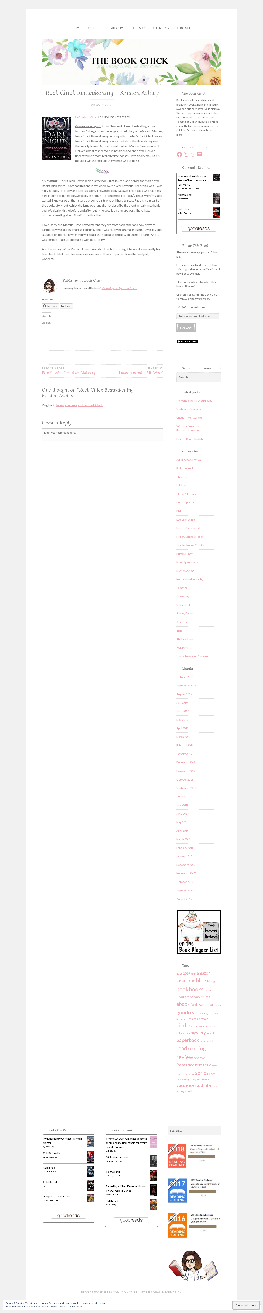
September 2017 (186, 890)
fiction (208, 1004)
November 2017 (186, 873)
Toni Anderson (186, 213)
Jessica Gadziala (197, 1019)
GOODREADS (86, 116)
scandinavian (188, 1074)
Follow (186, 327)
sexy (212, 1073)
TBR (179, 630)
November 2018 (186, 770)
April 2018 (182, 830)
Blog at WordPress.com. (100, 1292)
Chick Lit (181, 476)
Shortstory (182, 596)
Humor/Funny (184, 553)
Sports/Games (185, 613)
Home (76, 28)
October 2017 (184, 881)
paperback (187, 1040)
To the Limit (113, 1171)
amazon (203, 973)
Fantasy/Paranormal (188, 528)
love (212, 1026)
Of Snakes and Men (117, 1157)
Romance (182, 587)
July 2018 (182, 805)
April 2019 (182, 728)
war (216, 1085)
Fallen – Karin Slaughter (190, 439)
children (181, 485)
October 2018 (184, 779)
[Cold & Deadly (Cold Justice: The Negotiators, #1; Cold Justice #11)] (90, 1161)
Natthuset (112, 1200)
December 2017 (186, 864)
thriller (206, 1085)
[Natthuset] (153, 1209)
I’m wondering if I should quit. (194, 400)
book (182, 989)
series (202, 1073)
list (207, 1026)
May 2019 (182, 719)
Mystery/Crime (185, 570)
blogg (211, 981)
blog (201, 980)
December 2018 (186, 762)
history (204, 1013)
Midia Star (112, 1151)
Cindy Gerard (114, 1176)
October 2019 (184, 677)
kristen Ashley (198, 1026)
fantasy (196, 1004)
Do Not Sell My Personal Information (151, 1292)
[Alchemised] (216, 203)
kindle (183, 1025)
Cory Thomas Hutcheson (190, 188)
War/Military (183, 647)
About (93, 28)
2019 (186, 973)
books (196, 989)
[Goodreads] (193, 154)
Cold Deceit (50, 1182)
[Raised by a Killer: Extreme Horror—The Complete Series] (153, 1195)
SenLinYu (184, 198)
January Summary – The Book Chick (79, 405)
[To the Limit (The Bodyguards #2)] (153, 1180)
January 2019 (184, 753)
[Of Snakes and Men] (153, 1166)
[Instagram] (186, 154)
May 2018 (182, 822)
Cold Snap (49, 1167)
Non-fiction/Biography (189, 579)
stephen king (182, 1079)
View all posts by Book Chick (119, 288)
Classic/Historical (186, 494)
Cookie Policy (75, 1306)
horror (213, 1013)
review (184, 1057)
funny (218, 1004)
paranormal (206, 1040)
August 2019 (184, 694)
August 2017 (184, 899)
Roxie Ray (49, 1147)
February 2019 (185, 745)
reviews (200, 1058)
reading (197, 1048)
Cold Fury (183, 209)
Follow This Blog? (195, 245)
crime (206, 997)
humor (183, 1019)
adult (193, 973)
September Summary (188, 409)
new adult (211, 1033)
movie (187, 1033)
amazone (185, 980)
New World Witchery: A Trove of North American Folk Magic (192, 180)
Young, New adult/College (192, 656)
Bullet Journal (184, 468)
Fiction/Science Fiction (190, 536)
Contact (184, 28)
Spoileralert (183, 605)
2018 (179, 973)
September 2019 (186, 685)
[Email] (200, 154)
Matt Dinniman (52, 1200)
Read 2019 (115, 28)
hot (178, 1019)
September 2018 (186, 788)
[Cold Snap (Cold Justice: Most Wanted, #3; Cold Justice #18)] (90, 1175)
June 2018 (182, 813)
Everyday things (186, 519)
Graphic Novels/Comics (190, 545)
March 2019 (183, 736)
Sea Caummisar (115, 1194)
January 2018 (184, 856)
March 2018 (183, 839)
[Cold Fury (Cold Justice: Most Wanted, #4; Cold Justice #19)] (216, 217)
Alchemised (185, 194)
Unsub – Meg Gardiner (190, 417)
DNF (179, 511)
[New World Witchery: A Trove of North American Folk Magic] (216, 180)
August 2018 (184, 796)
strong (193, 1079)
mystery (198, 1032)
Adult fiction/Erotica (188, 459)
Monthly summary (187, 562)
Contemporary (185, 502)
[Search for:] (198, 377)
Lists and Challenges (150, 28)
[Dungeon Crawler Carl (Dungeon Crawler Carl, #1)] (90, 1200)
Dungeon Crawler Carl (56, 1196)
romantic (203, 1064)
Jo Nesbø (112, 1204)
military (180, 1033)
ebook (183, 1004)
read (181, 1048)
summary (203, 1079)
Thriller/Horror (185, 639)
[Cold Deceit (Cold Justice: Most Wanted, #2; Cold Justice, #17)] (90, 1190)
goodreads (188, 1012)
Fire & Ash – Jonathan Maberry (68, 371)
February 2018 (185, 847)
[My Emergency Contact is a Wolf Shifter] (90, 1146)
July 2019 (182, 702)
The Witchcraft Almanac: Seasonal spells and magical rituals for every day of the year (126, 1143)
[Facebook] (179, 154)
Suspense (182, 622)
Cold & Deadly (51, 1153)
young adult (184, 1091)
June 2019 (182, 711)
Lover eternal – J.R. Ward (141, 371)
